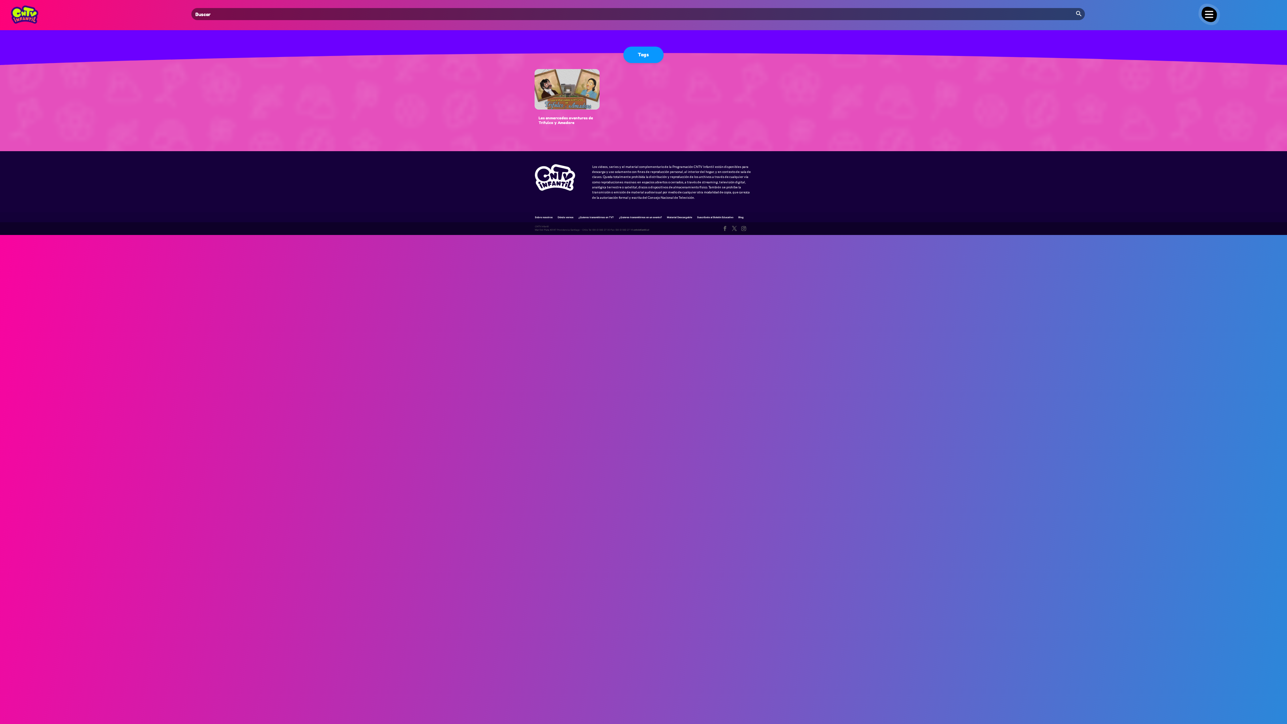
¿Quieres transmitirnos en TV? (596, 217)
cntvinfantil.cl (641, 230)
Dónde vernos (565, 217)
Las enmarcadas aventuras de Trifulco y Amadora (566, 120)
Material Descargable (679, 217)
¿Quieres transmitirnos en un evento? (640, 217)
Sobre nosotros (544, 217)
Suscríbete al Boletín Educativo (715, 217)
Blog (741, 217)
